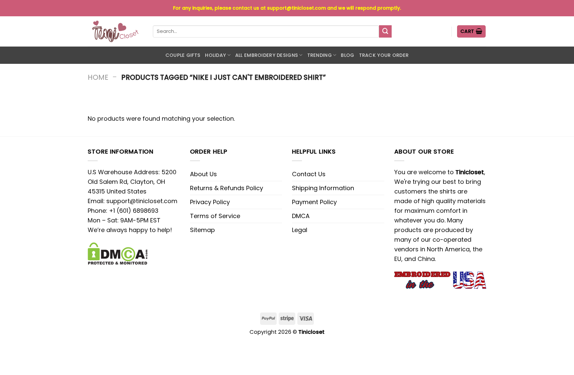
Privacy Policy (210, 202)
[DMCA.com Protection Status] (117, 253)
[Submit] (385, 31)
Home (98, 77)
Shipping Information (323, 188)
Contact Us (309, 174)
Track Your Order (384, 55)
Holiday (215, 55)
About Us (203, 174)
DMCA (301, 216)
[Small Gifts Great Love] (115, 31)
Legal (299, 230)
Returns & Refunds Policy (226, 188)
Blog (347, 55)
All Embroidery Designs (266, 55)
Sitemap (202, 230)
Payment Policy (314, 202)
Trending (319, 55)
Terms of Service (215, 216)
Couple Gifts (182, 55)
